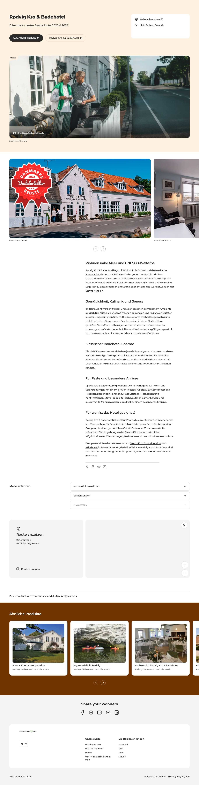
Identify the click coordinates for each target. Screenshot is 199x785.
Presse (88, 752)
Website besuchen (150, 19)
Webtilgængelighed (179, 776)
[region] (138, 549)
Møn (120, 748)
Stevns (122, 756)
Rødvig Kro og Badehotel (64, 38)
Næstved (123, 744)
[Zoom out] (184, 572)
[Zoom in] (184, 564)
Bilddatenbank (93, 744)
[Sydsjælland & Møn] (27, 731)
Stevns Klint (92, 274)
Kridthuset (92, 447)
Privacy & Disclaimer (155, 776)
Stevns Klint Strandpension (145, 443)
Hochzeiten (147, 393)
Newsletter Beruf (94, 748)
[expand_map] (184, 525)
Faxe (120, 752)
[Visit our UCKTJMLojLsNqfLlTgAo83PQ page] (99, 712)
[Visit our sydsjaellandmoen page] (82, 712)
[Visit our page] (91, 712)
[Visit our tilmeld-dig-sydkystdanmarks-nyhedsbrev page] (108, 712)
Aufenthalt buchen (24, 38)
